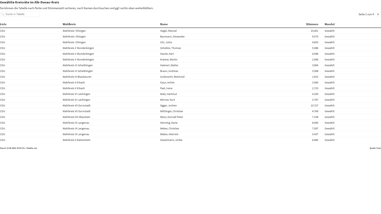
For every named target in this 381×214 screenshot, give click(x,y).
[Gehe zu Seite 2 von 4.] (378, 14)
